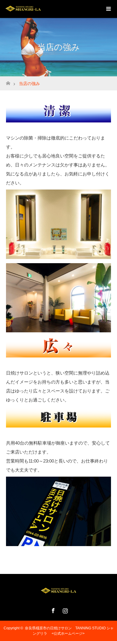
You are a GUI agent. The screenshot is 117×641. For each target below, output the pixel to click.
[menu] (108, 9)
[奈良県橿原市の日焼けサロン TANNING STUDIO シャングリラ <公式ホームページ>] (58, 595)
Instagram (64, 609)
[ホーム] (8, 81)
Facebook (52, 609)
